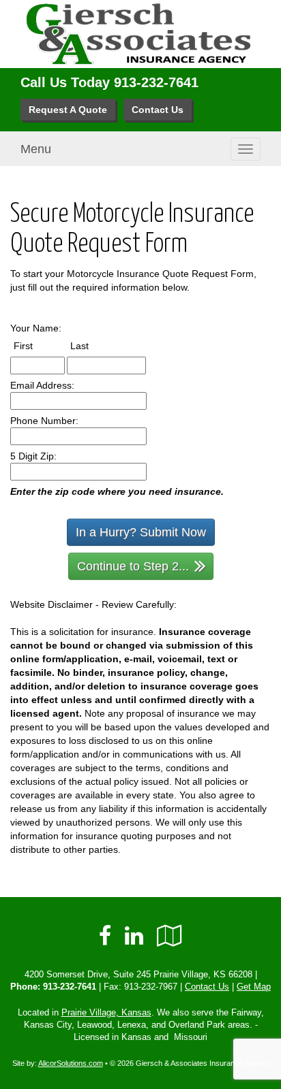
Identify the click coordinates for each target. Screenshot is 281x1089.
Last (92, 345)
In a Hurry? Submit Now (141, 532)
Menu (35, 149)
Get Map (254, 987)
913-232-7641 (156, 82)
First (36, 345)
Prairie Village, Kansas (106, 1013)
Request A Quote (68, 109)
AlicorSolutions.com (70, 1063)
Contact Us (157, 109)
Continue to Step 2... (133, 566)
